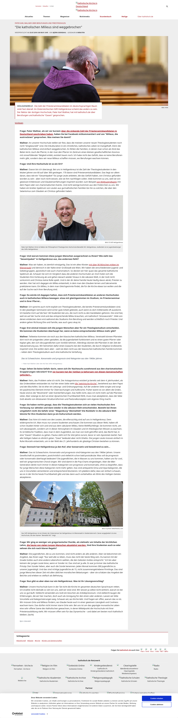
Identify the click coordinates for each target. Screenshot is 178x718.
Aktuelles (45, 6)
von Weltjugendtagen (107, 181)
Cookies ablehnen (156, 704)
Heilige (125, 16)
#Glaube (30, 641)
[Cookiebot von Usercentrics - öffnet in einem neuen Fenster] (17, 714)
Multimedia (85, 16)
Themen (46, 16)
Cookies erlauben (156, 698)
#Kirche (37, 641)
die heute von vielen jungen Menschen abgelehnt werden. (56, 545)
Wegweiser (65, 16)
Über (145, 16)
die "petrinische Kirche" (86, 383)
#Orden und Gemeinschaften (52, 641)
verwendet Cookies (38, 714)
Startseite (38, 6)
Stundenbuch (105, 16)
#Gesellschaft (21, 641)
